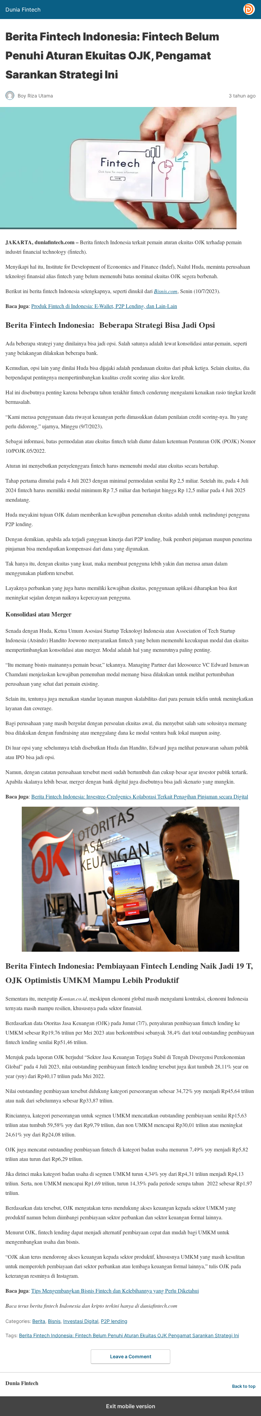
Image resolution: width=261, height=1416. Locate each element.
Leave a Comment (130, 1356)
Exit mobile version (130, 1406)
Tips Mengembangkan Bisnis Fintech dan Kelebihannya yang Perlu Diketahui (115, 1290)
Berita (38, 1321)
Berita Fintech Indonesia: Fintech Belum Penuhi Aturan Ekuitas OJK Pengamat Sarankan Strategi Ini (129, 1335)
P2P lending (114, 1321)
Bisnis (54, 1321)
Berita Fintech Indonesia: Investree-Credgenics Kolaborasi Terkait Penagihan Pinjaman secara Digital (139, 796)
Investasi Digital (80, 1321)
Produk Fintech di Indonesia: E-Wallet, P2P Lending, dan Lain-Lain (104, 305)
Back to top (244, 1386)
